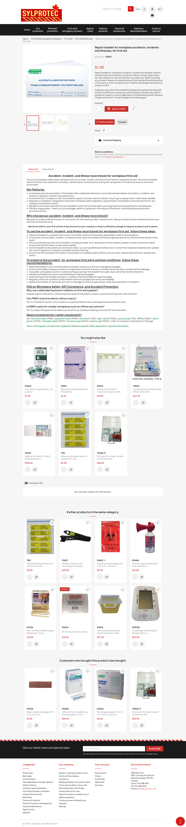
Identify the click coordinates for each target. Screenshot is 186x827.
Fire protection (38, 29)
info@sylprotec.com (147, 788)
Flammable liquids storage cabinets (38, 782)
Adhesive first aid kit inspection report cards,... (109, 390)
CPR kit (140, 318)
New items (27, 797)
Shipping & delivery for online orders (74, 782)
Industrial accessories (119, 29)
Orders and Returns (114, 157)
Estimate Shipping (129, 140)
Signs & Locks (90, 29)
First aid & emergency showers (72, 29)
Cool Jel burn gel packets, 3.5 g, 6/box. (39, 390)
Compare (122, 122)
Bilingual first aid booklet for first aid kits (74, 390)
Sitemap (62, 806)
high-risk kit (103, 318)
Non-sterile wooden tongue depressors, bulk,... (40, 631)
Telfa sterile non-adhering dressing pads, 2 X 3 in (74, 713)
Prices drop (28, 773)
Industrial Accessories (32, 794)
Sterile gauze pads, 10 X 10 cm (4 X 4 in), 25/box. (109, 713)
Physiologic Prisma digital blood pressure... (144, 631)
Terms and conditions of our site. (73, 785)
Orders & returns (156, 29)
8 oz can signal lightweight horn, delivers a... (145, 564)
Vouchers (99, 785)
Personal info (100, 773)
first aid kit (84, 318)
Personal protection (52, 29)
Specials (26, 812)
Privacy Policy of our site (69, 791)
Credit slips (100, 779)
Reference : (100, 57)
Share (103, 130)
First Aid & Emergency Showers (36, 791)
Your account (102, 764)
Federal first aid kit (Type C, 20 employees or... (38, 457)
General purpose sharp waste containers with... (108, 631)
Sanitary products (103, 29)
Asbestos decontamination (138, 29)
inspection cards (63, 318)
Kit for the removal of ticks (74, 631)
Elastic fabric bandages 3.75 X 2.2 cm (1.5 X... (40, 713)
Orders (98, 776)
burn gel (98, 321)
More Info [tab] (33, 169)
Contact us (64, 779)
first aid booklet (38, 318)
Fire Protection (29, 779)
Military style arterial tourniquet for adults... (73, 564)
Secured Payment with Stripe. (72, 788)
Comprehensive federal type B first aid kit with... (147, 390)
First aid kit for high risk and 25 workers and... (110, 457)
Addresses (99, 782)
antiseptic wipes (50, 321)
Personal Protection (31, 800)
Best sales (27, 776)
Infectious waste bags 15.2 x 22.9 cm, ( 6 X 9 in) (110, 564)
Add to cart (116, 108)
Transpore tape (73, 321)
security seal (124, 318)
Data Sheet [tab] (48, 169)
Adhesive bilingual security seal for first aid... (74, 457)
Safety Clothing (29, 785)
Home (27, 29)
